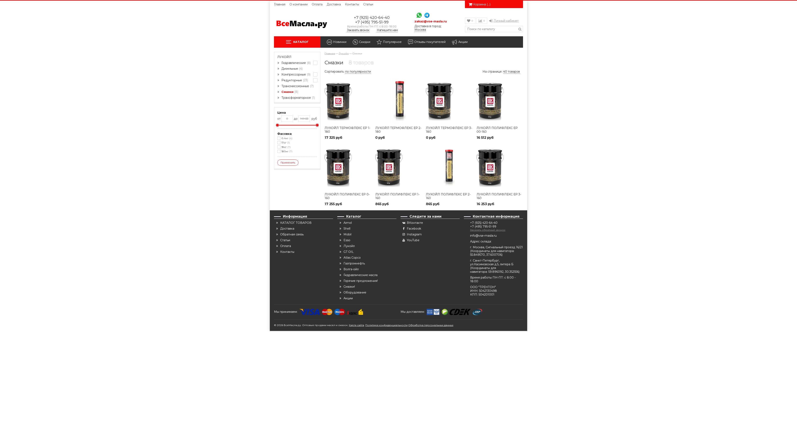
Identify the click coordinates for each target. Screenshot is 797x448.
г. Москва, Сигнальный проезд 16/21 (496, 247)
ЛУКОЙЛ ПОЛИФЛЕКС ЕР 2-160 (448, 196)
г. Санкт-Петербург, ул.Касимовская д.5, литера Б (491, 262)
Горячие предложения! (360, 281)
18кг (285, 147)
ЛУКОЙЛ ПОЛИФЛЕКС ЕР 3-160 (499, 196)
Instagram (414, 234)
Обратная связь (292, 234)
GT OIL (348, 252)
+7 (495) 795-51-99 (372, 22)
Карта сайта (356, 325)
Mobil (347, 234)
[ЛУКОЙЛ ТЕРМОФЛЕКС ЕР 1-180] (348, 101)
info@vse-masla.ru (483, 235)
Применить (288, 162)
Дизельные (291, 69)
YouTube (413, 240)
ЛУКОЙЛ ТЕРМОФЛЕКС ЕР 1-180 (347, 130)
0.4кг (286, 138)
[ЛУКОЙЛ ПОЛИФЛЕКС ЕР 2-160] (449, 167)
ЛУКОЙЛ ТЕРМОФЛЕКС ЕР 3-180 (449, 130)
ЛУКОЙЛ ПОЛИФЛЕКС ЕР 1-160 (397, 196)
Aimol (347, 223)
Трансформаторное (297, 98)
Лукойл (284, 57)
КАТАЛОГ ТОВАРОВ (296, 223)
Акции (463, 42)
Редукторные (294, 80)
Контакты (352, 4)
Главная (279, 4)
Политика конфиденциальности (386, 325)
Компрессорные (295, 74)
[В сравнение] (367, 90)
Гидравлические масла (360, 275)
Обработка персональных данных (430, 325)
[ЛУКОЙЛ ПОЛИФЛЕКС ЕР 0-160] (348, 167)
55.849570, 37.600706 (486, 255)
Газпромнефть (354, 263)
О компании (299, 4)
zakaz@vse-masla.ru (430, 21)
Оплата (317, 4)
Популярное (392, 42)
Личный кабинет (506, 21)
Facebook (414, 228)
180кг (286, 151)
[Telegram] (426, 16)
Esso (346, 240)
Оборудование (354, 292)
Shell (346, 228)
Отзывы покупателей (430, 42)
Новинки (339, 42)
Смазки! (349, 287)
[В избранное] (367, 81)
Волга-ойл (351, 269)
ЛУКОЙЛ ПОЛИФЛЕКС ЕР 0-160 (347, 196)
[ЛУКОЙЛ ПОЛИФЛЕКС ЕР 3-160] (500, 167)
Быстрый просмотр (348, 117)
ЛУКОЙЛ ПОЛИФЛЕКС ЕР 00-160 (497, 130)
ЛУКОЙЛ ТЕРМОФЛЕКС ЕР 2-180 (398, 130)
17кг (285, 142)
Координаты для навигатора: (492, 251)
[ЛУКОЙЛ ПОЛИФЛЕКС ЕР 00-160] (500, 101)
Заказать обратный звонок (487, 229)
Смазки (289, 92)
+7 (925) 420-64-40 (372, 17)
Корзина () (481, 4)
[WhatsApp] (418, 16)
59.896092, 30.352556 (503, 272)
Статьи (368, 4)
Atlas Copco (352, 257)
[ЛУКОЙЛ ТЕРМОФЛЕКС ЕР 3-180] (449, 101)
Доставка (334, 4)
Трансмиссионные (297, 86)
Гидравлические (295, 63)
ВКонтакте (415, 223)
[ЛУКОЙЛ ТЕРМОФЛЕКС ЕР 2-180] (398, 101)
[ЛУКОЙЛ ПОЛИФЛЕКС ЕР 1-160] (398, 167)
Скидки (364, 42)
